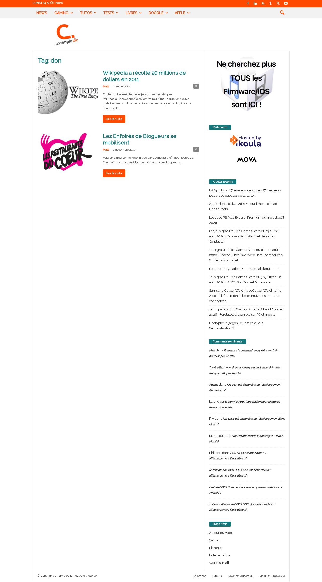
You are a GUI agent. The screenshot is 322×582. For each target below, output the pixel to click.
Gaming (61, 13)
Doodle (156, 13)
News (41, 13)
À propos (200, 576)
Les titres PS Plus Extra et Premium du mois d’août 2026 (246, 220)
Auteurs (217, 576)
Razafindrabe (217, 470)
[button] (282, 12)
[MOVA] (247, 159)
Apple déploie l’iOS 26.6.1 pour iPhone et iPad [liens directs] (243, 206)
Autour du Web (220, 533)
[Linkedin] (256, 3)
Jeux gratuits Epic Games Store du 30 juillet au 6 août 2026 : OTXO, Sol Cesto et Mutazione (245, 279)
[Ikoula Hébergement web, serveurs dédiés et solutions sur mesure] (247, 141)
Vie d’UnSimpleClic (272, 576)
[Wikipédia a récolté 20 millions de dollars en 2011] (68, 92)
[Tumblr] (271, 3)
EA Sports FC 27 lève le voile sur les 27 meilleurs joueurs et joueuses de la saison (245, 192)
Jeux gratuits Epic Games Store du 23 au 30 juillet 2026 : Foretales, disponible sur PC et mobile (246, 311)
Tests (108, 13)
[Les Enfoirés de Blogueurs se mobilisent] (68, 155)
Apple (180, 13)
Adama (213, 384)
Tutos (86, 13)
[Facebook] (248, 3)
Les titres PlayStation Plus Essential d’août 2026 (244, 269)
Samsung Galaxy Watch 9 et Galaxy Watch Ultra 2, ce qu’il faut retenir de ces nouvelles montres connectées (245, 296)
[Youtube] (286, 3)
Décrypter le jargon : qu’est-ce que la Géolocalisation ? (236, 325)
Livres (131, 13)
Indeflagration (219, 555)
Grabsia (214, 487)
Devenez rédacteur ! (240, 576)
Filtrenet (215, 548)
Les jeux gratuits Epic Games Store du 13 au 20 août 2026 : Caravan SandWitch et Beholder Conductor (243, 236)
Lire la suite (114, 119)
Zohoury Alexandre (221, 504)
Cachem (215, 540)
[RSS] (263, 3)
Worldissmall (219, 563)
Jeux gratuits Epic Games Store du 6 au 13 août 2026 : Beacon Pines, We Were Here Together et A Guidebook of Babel (246, 255)
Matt (106, 86)
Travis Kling (216, 367)
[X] (278, 3)
